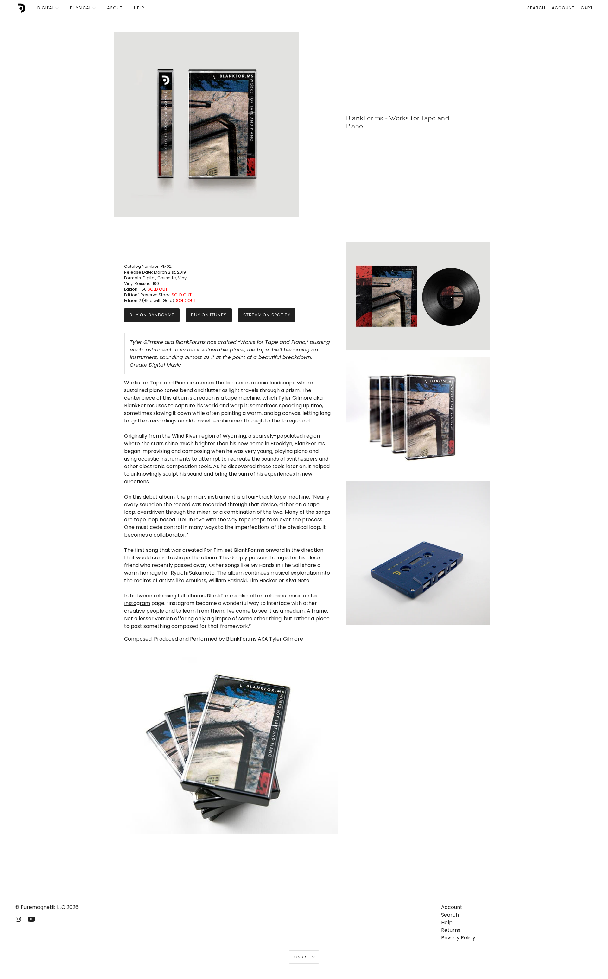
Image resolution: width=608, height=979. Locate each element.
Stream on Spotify (266, 314)
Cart (587, 8)
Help (447, 922)
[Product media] (228, 745)
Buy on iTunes (209, 314)
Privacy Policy (458, 937)
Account (563, 8)
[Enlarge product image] (206, 124)
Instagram (137, 603)
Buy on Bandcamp (151, 314)
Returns (450, 930)
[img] (18, 918)
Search (536, 8)
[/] (20, 8)
